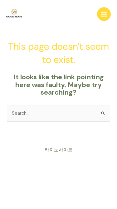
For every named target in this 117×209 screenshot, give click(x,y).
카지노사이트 (59, 150)
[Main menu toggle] (104, 14)
